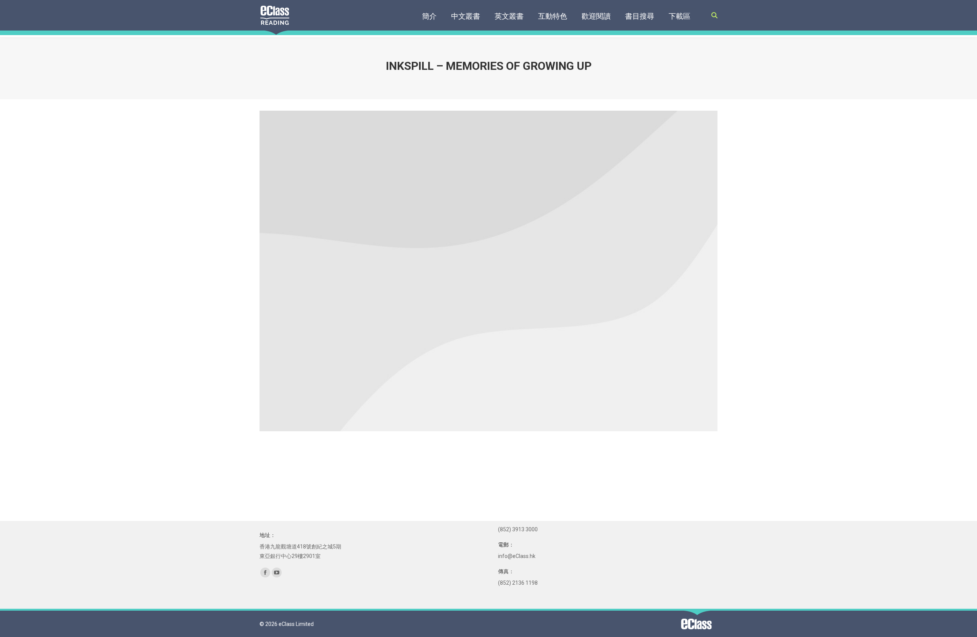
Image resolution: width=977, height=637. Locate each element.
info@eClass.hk (516, 556)
